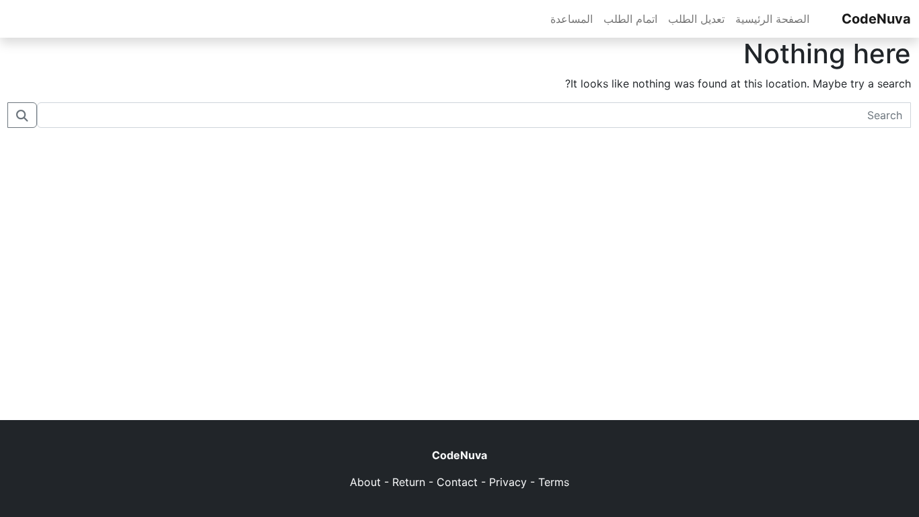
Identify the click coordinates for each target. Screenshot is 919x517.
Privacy (508, 482)
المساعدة (571, 19)
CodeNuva (876, 19)
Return (408, 482)
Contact (457, 482)
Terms (553, 482)
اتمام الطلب (630, 19)
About (365, 482)
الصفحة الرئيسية (772, 19)
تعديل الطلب (696, 19)
